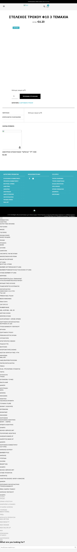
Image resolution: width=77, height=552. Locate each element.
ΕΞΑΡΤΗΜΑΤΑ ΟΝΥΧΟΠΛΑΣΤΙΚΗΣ (9, 322)
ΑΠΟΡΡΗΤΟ (55, 191)
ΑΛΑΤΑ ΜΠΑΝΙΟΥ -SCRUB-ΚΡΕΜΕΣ (10, 319)
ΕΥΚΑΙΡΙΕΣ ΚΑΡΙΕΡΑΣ (6, 507)
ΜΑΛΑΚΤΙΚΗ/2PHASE (6, 259)
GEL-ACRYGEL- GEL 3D (7, 310)
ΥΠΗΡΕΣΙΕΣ (3, 510)
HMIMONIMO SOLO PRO (7, 291)
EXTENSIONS (4, 375)
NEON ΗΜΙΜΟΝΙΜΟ (5, 298)
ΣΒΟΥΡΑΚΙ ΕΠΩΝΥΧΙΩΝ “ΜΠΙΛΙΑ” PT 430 (19, 152)
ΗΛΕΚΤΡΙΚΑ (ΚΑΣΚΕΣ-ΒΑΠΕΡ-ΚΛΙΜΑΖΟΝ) (12, 478)
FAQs (2, 514)
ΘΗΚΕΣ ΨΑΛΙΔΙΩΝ (5, 237)
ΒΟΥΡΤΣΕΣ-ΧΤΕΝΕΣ (9, 184)
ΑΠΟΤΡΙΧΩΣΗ (7, 191)
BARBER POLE (4, 452)
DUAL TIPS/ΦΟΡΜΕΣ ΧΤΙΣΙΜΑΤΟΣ (10, 369)
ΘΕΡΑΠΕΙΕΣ (3, 275)
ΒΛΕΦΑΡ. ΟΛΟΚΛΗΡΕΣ (6, 406)
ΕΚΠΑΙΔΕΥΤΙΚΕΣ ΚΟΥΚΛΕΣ (7, 283)
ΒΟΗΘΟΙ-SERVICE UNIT (7, 430)
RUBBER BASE (4, 307)
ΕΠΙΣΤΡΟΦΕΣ (55, 194)
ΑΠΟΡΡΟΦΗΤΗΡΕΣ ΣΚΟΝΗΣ (8, 349)
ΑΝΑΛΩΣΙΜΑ (3, 355)
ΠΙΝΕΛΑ (2, 366)
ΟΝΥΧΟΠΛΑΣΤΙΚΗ (8, 197)
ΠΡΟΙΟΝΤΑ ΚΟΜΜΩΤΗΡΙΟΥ (11, 181)
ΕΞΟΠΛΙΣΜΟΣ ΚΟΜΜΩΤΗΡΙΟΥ (12, 178)
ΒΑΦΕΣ (2, 245)
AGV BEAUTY (4, 522)
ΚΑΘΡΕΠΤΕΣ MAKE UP (7, 439)
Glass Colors (3, 301)
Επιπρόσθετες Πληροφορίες (11, 117)
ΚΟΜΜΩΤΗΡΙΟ (4, 220)
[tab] (13, 113)
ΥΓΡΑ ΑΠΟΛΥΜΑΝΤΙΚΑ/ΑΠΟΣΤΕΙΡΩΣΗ (11, 280)
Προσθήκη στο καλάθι (30, 96)
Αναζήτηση (75, 547)
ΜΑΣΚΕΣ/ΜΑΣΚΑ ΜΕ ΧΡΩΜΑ (8, 256)
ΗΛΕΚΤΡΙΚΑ (7, 186)
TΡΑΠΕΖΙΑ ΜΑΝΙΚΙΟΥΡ (6, 486)
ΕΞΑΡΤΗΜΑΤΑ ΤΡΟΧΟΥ (26, 103)
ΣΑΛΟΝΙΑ (2, 461)
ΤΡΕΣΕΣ (2, 376)
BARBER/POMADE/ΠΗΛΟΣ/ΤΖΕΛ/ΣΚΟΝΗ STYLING (15, 270)
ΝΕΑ (1, 530)
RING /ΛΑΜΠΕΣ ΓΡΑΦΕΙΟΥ (7, 489)
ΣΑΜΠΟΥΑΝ (3, 250)
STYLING (3, 262)
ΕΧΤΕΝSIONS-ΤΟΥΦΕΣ (6, 379)
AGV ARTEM (4, 519)
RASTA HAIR (4, 382)
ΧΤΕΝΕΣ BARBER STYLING (8, 273)
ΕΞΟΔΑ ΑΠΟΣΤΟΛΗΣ (57, 184)
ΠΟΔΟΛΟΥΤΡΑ (4, 344)
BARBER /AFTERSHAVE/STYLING (10, 267)
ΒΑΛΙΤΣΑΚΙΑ (3, 347)
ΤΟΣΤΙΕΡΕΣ (3, 232)
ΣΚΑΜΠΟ (2, 427)
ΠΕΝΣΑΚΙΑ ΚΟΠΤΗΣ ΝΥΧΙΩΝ (8, 335)
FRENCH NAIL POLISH (6, 296)
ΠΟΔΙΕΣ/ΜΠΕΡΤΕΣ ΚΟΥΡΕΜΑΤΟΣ (9, 286)
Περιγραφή (5, 113)
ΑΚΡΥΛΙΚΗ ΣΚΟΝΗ (5, 313)
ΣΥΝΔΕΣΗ (3, 535)
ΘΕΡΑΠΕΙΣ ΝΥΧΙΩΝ (5, 316)
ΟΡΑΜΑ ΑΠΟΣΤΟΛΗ (6, 501)
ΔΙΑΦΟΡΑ (2, 385)
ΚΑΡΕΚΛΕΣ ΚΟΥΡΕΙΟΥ (6, 449)
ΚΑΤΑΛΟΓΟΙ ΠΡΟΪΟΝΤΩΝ (7, 517)
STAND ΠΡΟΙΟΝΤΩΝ (6, 473)
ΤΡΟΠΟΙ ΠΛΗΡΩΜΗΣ (57, 178)
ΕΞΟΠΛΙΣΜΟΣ (4, 418)
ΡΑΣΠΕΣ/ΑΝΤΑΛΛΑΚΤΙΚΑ (7, 363)
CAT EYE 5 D (4, 304)
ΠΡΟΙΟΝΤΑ (3, 243)
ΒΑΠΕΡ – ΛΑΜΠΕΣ (5, 422)
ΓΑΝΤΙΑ (2, 372)
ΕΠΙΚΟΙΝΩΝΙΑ (4, 533)
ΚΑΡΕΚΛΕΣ (3, 455)
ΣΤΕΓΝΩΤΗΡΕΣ (4, 338)
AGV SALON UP (5, 528)
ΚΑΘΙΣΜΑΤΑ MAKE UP (6, 436)
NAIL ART (6, 202)
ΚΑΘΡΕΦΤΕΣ (3, 475)
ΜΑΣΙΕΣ (2, 229)
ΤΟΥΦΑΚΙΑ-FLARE (5, 403)
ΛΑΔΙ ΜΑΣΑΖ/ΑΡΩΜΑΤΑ (7, 400)
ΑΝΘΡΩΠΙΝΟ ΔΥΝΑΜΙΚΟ (7, 504)
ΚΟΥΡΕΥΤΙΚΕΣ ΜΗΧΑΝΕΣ (7, 224)
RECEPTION (3, 464)
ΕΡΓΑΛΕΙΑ (3, 329)
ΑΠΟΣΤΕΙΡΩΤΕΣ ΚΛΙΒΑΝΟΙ (7, 341)
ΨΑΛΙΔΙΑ (2, 240)
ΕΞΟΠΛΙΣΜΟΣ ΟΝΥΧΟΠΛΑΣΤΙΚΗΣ (9, 484)
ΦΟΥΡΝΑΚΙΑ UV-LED (6, 323)
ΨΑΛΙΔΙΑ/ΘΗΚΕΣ (8, 199)
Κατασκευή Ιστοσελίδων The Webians (66, 216)
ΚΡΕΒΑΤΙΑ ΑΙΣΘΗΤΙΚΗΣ (6, 424)
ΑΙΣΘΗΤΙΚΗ (7, 189)
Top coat (2, 293)
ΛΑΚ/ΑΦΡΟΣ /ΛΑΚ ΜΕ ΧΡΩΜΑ (8, 253)
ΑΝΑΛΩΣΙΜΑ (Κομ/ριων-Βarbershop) (11, 278)
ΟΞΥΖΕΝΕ (2, 248)
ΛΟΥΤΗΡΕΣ (3, 447)
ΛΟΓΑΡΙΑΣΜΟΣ (4, 538)
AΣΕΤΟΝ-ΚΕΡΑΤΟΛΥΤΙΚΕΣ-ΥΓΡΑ (9, 352)
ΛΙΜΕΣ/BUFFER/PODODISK (8, 360)
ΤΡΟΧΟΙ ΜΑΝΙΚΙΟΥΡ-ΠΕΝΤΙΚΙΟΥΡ (9, 326)
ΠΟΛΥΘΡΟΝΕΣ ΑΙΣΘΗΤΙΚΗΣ (8, 433)
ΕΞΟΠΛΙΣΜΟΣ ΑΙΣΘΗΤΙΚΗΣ (7, 420)
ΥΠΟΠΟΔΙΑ (3, 458)
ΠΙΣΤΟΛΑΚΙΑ (3, 226)
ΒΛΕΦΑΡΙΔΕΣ (3, 412)
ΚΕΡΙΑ (1, 390)
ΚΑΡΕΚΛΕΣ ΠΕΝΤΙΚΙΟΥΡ (7, 492)
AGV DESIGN (4, 525)
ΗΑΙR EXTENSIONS (9, 194)
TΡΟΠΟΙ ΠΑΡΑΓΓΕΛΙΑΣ (58, 181)
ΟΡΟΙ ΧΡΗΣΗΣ (56, 186)
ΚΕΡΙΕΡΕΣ (3, 393)
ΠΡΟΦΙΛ (2, 498)
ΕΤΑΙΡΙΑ (2, 497)
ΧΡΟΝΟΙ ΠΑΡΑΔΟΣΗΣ (58, 189)
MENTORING (4, 512)
